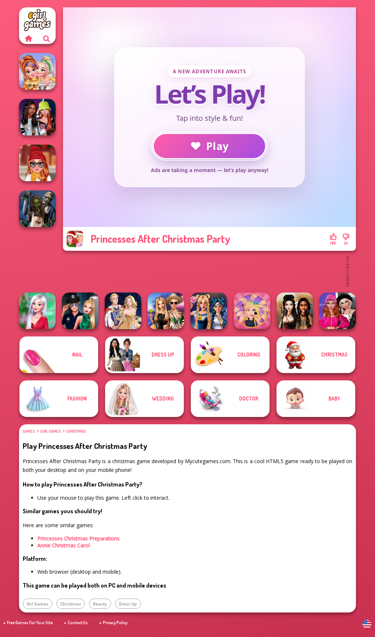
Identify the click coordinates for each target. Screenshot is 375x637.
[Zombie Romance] (37, 208)
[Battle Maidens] (294, 311)
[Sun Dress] (123, 311)
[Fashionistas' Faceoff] (37, 117)
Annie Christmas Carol (63, 545)
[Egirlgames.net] (28, 38)
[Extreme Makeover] (252, 311)
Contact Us (78, 622)
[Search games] (46, 38)
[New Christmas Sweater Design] (37, 71)
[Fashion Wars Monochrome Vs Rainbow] (337, 311)
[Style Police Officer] (80, 311)
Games (29, 431)
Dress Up (128, 604)
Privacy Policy (115, 622)
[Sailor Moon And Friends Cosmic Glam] (208, 311)
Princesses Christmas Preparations (78, 538)
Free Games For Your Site (30, 622)
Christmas (76, 431)
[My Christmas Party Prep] (37, 311)
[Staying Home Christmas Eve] (37, 163)
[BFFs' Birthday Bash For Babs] (166, 311)
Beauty (100, 604)
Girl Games (50, 431)
